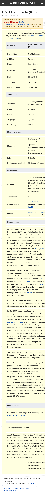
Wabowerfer (36, 201)
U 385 (13, 251)
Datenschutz (6, 488)
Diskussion (14, 22)
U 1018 (41, 279)
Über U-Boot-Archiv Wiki (22, 488)
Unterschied (8, 24)
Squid (30, 207)
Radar (30, 212)
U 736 (42, 249)
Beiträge (22, 22)
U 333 (36, 249)
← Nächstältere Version (21, 24)
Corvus (29, 293)
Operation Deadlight (15, 322)
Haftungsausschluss (9, 491)
